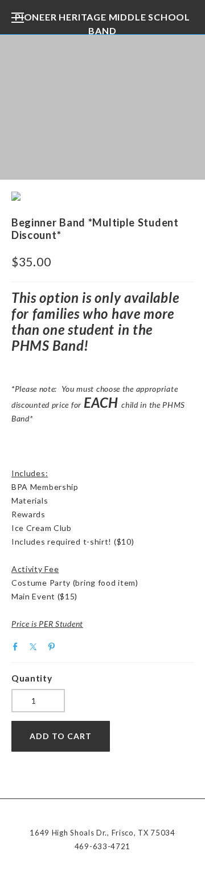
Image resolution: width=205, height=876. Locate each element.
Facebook (18, 647)
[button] (60, 736)
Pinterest (54, 647)
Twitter (36, 647)
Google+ (72, 646)
